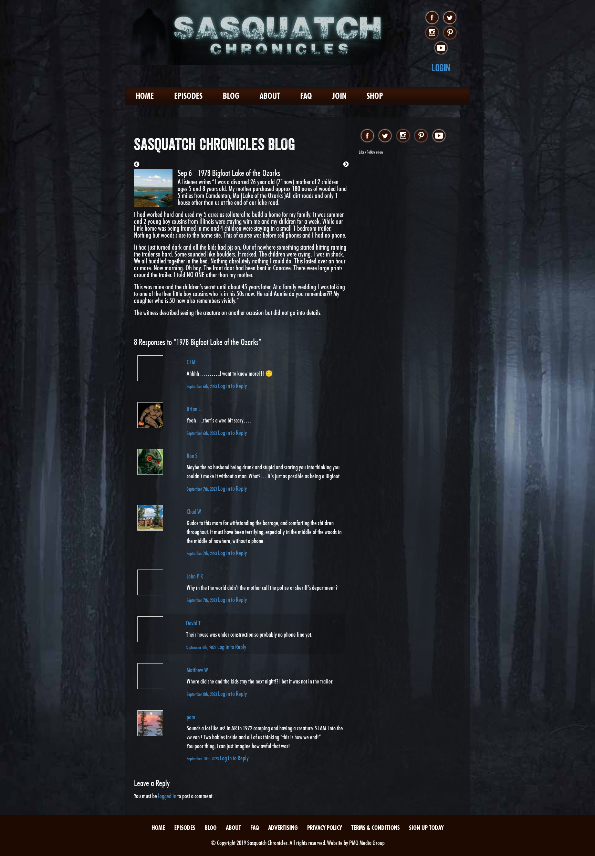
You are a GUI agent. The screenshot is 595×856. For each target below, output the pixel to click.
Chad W (194, 511)
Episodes (188, 96)
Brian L (194, 409)
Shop (375, 96)
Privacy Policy (324, 827)
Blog (231, 96)
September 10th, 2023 (203, 758)
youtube (441, 48)
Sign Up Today (426, 827)
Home (145, 96)
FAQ (306, 96)
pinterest (449, 33)
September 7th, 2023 (202, 489)
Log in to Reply (232, 385)
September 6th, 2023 (202, 386)
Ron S (192, 455)
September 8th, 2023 (201, 647)
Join (339, 96)
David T (193, 623)
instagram (432, 33)
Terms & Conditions (375, 827)
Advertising (283, 827)
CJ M (191, 362)
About (270, 96)
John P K (195, 576)
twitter (449, 17)
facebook (432, 17)
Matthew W (197, 670)
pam (191, 717)
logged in (167, 796)
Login (440, 68)
